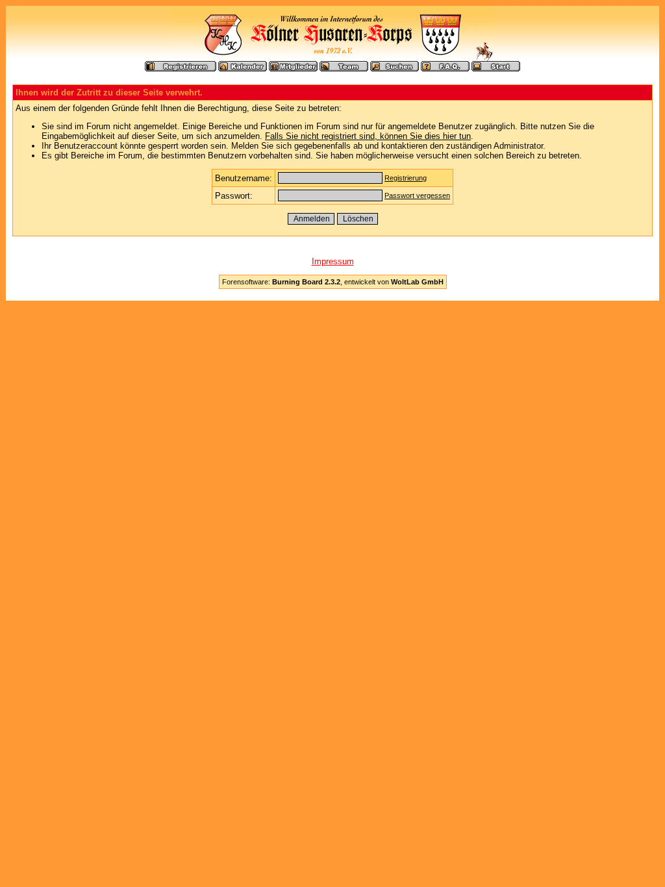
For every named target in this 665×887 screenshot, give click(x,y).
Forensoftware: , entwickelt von (333, 282)
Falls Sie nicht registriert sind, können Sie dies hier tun (368, 136)
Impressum (333, 261)
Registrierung (405, 178)
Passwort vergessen (417, 195)
